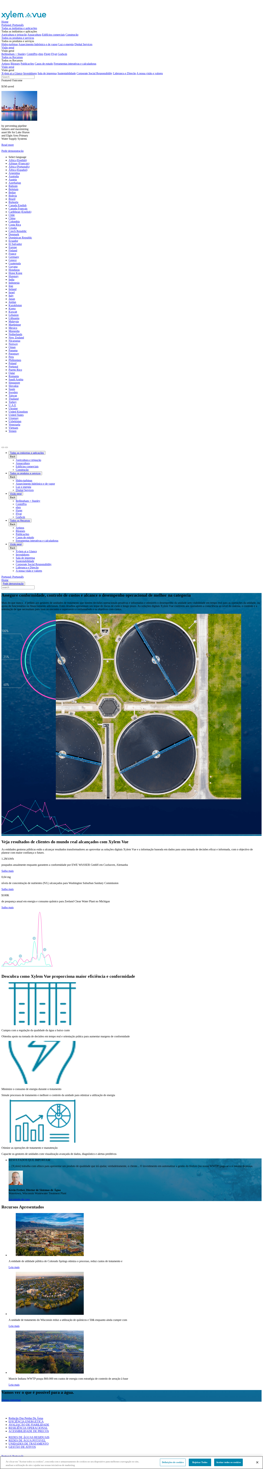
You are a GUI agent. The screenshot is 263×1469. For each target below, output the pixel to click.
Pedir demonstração (12, 150)
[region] (131, 1462)
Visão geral (7, 47)
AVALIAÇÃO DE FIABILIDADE (29, 1424)
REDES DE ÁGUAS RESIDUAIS (29, 1437)
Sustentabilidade (66, 73)
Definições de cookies (173, 1462)
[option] (135, 160)
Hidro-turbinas (9, 44)
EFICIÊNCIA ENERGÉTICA (26, 1421)
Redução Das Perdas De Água (26, 1418)
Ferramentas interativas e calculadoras (75, 63)
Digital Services (83, 44)
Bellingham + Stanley (13, 54)
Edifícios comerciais (53, 34)
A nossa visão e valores (150, 73)
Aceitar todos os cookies (228, 1462)
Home (4, 21)
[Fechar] (257, 1462)
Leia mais (14, 1267)
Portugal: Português (12, 25)
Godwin (62, 54)
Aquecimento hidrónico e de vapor (38, 44)
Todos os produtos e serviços (17, 37)
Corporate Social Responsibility (94, 73)
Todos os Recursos (12, 57)
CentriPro (32, 54)
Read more (7, 144)
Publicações (27, 63)
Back (12, 456)
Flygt (54, 54)
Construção (71, 34)
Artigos (5, 63)
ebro (40, 54)
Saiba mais (7, 870)
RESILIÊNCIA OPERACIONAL (28, 1427)
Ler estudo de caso (19, 1199)
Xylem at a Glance (12, 73)
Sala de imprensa (47, 73)
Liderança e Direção (124, 73)
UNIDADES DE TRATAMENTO (29, 1443)
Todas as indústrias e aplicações (19, 28)
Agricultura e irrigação (14, 34)
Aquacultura (34, 34)
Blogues (15, 63)
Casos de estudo (44, 63)
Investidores (30, 73)
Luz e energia (66, 44)
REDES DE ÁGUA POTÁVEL (27, 1440)
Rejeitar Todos (200, 1462)
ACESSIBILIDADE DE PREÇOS (29, 1431)
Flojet (47, 54)
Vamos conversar (11, 1399)
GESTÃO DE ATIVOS (22, 1446)
